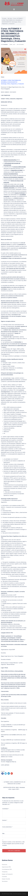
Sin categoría (20, 44)
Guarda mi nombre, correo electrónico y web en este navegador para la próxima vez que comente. (13, 843)
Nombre (4, 820)
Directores (4, 864)
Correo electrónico (7, 827)
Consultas (4, 876)
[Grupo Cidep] (14, 4)
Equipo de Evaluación (7, 874)
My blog (10, 18)
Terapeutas (4, 871)
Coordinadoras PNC (7, 869)
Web (3, 833)
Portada (4, 18)
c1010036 (5, 44)
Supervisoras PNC (6, 867)
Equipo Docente (6, 879)
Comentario (5, 808)
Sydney (24, 893)
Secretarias (4, 881)
